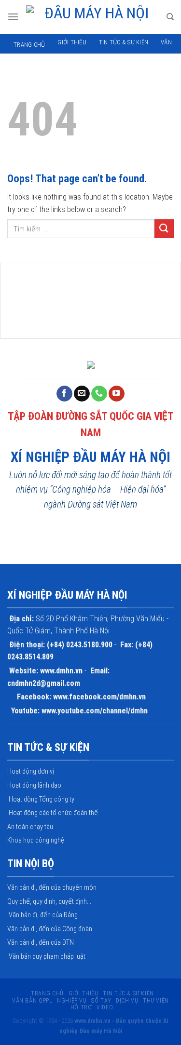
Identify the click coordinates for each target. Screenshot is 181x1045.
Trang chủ (29, 44)
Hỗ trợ (81, 1007)
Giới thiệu (71, 42)
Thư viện (156, 1000)
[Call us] (99, 394)
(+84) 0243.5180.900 (79, 644)
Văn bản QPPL (32, 1000)
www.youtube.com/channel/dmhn (95, 710)
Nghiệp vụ (72, 1000)
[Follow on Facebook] (64, 394)
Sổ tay (101, 1000)
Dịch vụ (127, 1000)
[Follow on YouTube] (117, 394)
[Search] (170, 17)
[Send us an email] (82, 394)
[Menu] (13, 16)
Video (105, 1007)
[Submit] (164, 228)
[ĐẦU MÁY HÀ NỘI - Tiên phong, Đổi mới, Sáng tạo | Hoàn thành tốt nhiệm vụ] (92, 16)
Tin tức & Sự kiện (123, 42)
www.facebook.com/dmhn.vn (99, 696)
